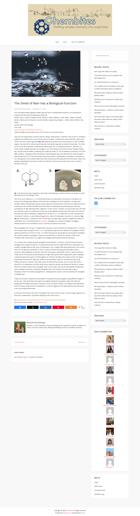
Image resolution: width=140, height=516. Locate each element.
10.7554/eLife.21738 (39, 302)
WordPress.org (99, 188)
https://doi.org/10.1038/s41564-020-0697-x (28, 130)
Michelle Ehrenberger (23, 109)
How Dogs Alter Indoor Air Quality (105, 71)
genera (33, 199)
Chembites (69, 510)
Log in (96, 176)
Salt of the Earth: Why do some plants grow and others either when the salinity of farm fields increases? (108, 119)
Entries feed (98, 180)
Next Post (81, 342)
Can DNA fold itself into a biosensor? (106, 82)
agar (69, 214)
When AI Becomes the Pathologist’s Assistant (109, 106)
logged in (26, 357)
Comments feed (99, 184)
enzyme (42, 230)
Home (57, 42)
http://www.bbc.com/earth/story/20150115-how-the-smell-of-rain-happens (41, 300)
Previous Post (19, 342)
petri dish (57, 214)
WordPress (67, 513)
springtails (44, 221)
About (65, 42)
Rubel (83, 513)
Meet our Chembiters (78, 42)
